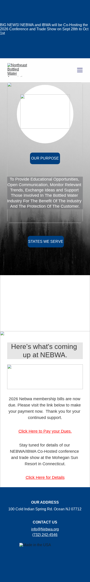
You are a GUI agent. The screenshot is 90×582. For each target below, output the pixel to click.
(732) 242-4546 (44, 535)
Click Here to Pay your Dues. (45, 431)
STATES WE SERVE (45, 241)
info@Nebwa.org (45, 529)
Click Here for (39, 477)
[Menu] (80, 70)
